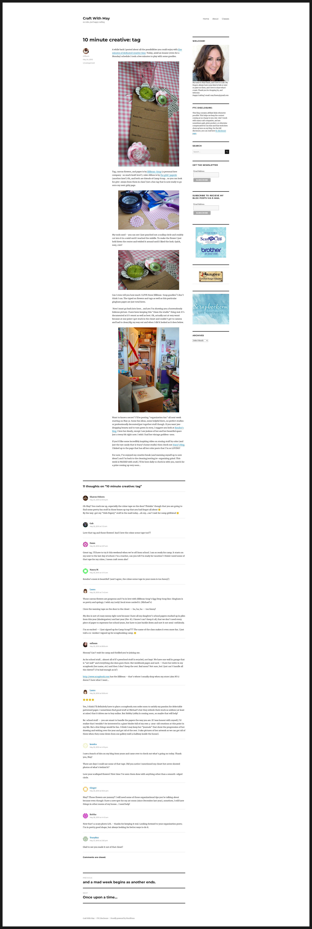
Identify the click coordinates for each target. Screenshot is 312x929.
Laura (92, 589)
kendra (93, 744)
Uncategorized (89, 63)
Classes (225, 19)
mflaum (86, 56)
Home (206, 19)
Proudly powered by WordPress (123, 918)
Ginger (93, 788)
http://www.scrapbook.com (96, 676)
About (215, 19)
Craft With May (96, 18)
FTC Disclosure (102, 918)
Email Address (198, 171)
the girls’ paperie (168, 175)
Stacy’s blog (178, 445)
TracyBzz (94, 837)
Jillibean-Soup (154, 171)
